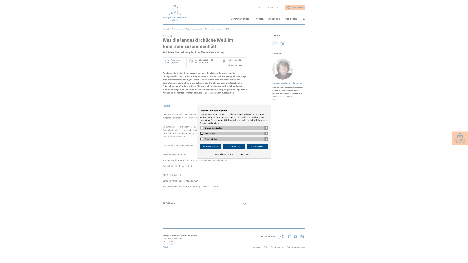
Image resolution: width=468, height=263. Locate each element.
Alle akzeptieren (257, 146)
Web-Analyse (210, 133)
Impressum (244, 154)
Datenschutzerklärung (224, 154)
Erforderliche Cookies (214, 128)
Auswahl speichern (210, 146)
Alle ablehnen (234, 146)
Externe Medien (211, 139)
